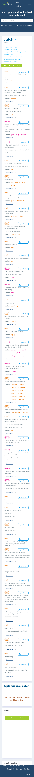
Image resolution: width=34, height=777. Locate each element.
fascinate (14, 399)
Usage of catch (22, 52)
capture (13, 234)
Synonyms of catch (10, 47)
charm (20, 390)
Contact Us (21, 769)
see (12, 182)
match (13, 371)
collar (13, 353)
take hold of (20, 201)
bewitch (13, 387)
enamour (21, 393)
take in (17, 182)
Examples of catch (10, 52)
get (12, 80)
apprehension (15, 350)
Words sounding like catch (12, 59)
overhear (14, 216)
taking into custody (17, 356)
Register (18, 6)
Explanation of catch (10, 62)
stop (12, 293)
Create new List (17, 718)
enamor (13, 393)
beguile (21, 384)
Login (17, 3)
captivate (21, 387)
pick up (13, 98)
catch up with (15, 412)
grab (12, 135)
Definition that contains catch (14, 57)
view (23, 182)
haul (12, 277)
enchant (14, 396)
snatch (23, 135)
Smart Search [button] (8, 25)
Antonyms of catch (10, 49)
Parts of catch (8, 54)
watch (13, 185)
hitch (12, 248)
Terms (29, 769)
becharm (14, 384)
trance (21, 399)
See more (9, 83)
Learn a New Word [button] (25, 25)
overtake (25, 412)
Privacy (29, 774)
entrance (22, 396)
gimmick (14, 153)
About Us (11, 769)
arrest (13, 306)
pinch (18, 353)
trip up (13, 335)
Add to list (24, 72)
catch (8, 38)
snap (17, 135)
